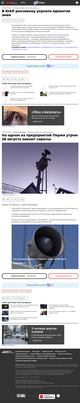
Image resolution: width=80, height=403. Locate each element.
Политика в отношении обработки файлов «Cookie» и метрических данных (34, 383)
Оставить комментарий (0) (63, 57)
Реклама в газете (60, 351)
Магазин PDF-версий (21, 354)
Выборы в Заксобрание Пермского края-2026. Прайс (31, 358)
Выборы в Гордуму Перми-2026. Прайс (60, 358)
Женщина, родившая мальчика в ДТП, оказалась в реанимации (21, 99)
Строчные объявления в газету (25, 356)
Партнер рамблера (32, 395)
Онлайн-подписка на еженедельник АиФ (42, 354)
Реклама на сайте (47, 351)
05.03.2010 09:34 (7, 8)
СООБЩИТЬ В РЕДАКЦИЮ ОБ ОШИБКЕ (26, 360)
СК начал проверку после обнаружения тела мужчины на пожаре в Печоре (24, 305)
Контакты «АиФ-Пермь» (65, 354)
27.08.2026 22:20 (7, 132)
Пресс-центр (36, 351)
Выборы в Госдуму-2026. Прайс (46, 356)
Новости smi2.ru (8, 126)
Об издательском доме (22, 351)
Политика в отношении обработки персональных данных (30, 381)
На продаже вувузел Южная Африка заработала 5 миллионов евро (21, 86)
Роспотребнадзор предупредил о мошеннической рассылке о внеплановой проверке (61, 306)
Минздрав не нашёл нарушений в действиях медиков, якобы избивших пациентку (62, 93)
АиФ (17, 195)
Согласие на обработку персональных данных (27, 380)
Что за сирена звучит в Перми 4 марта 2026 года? (39, 259)
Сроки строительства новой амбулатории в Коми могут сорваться (23, 312)
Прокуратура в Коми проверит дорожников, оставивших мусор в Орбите (23, 318)
